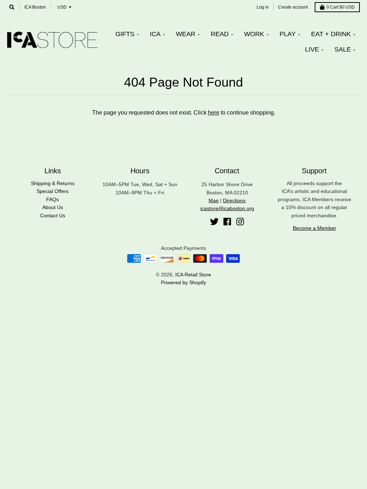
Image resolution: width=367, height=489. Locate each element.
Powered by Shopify (183, 282)
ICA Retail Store (193, 274)
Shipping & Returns (53, 183)
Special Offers (52, 191)
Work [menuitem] (254, 34)
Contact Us (52, 215)
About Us (52, 207)
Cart (341, 7)
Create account (293, 7)
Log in (263, 7)
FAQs (52, 199)
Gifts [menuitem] (124, 34)
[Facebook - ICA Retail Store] (227, 221)
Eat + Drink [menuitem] (331, 34)
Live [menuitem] (312, 49)
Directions (234, 200)
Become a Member (314, 228)
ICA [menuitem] (155, 34)
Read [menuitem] (220, 34)
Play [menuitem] (288, 34)
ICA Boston (35, 7)
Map (214, 200)
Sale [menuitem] (342, 49)
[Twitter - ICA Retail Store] (214, 221)
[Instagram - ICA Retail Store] (240, 221)
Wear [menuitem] (185, 34)
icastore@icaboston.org (227, 208)
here (213, 113)
